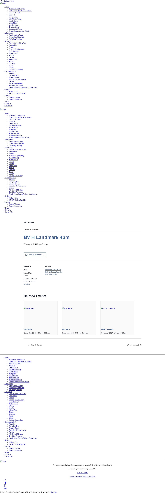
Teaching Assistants (16, 85)
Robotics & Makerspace (17, 79)
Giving (6, 89)
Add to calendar (35, 254)
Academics (8, 41)
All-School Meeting (16, 83)
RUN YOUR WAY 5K (17, 93)
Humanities (13, 45)
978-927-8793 (82, 473)
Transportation (14, 27)
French (11, 47)
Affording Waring (15, 39)
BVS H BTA (66, 329)
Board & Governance (13, 16)
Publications (13, 21)
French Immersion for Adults (19, 31)
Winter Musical (133, 345)
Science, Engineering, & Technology (16, 50)
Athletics (12, 73)
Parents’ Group (14, 98)
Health (11, 57)
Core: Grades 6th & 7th (17, 43)
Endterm (12, 63)
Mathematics (13, 53)
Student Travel (14, 77)
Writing (11, 55)
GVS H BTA (28, 329)
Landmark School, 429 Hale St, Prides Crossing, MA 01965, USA (54, 272)
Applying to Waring (16, 35)
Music (11, 65)
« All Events (29, 222)
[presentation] (40, 313)
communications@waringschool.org (82, 476)
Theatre (11, 61)
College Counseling (16, 69)
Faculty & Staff (14, 13)
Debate (11, 81)
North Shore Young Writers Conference (23, 87)
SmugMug (12, 23)
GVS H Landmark (107, 329)
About (6, 7)
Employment (13, 25)
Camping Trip (14, 75)
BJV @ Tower (36, 345)
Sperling (54, 492)
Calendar (7, 104)
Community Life (10, 71)
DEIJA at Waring (15, 19)
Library (11, 67)
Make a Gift (13, 91)
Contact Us (8, 106)
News (6, 102)
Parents (7, 95)
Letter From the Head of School (20, 11)
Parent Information (15, 100)
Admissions (8, 33)
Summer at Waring (15, 29)
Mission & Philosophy (17, 9)
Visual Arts (13, 59)
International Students (16, 37)
